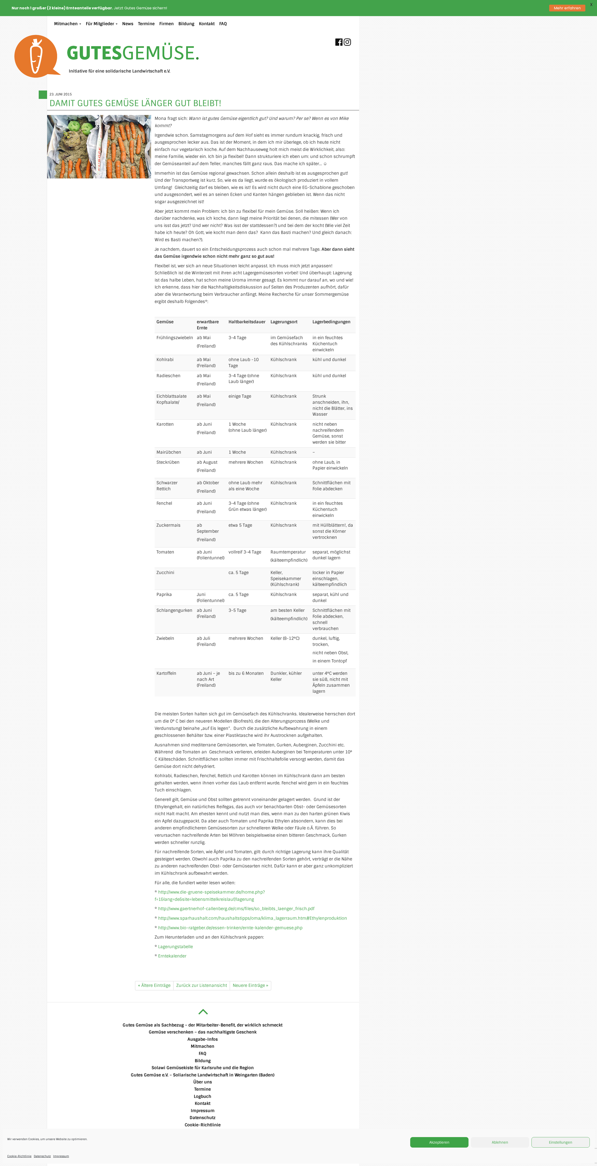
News (127, 24)
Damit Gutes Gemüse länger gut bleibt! (135, 103)
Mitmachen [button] (66, 24)
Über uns (202, 1082)
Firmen (166, 24)
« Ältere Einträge (154, 985)
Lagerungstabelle (175, 947)
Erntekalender (172, 956)
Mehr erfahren (567, 8)
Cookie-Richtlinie (19, 1156)
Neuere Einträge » (250, 985)
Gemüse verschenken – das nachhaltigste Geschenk (203, 1032)
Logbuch (202, 1096)
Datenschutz (42, 1156)
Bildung (186, 24)
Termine (146, 24)
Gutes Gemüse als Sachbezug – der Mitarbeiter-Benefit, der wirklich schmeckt (202, 1025)
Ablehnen (500, 1142)
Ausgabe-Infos (202, 1039)
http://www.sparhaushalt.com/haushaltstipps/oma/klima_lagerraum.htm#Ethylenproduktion (252, 918)
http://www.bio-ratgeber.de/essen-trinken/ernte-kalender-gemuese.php (230, 928)
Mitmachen (202, 1046)
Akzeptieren (439, 1142)
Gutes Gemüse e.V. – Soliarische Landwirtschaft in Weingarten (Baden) (202, 1075)
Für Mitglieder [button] (100, 24)
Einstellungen (560, 1142)
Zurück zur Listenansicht (201, 985)
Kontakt (207, 24)
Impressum (61, 1156)
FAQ (223, 24)
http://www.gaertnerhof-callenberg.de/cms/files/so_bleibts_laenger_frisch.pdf (236, 909)
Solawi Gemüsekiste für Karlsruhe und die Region (203, 1068)
